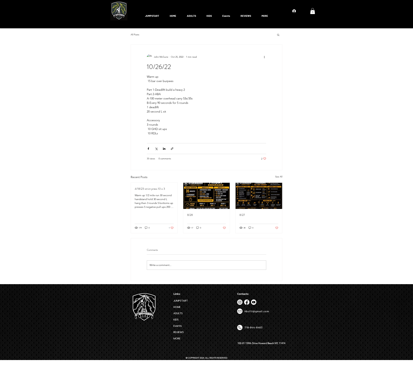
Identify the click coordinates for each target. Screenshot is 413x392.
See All (278, 176)
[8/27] (259, 196)
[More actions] (264, 57)
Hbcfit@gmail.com (256, 311)
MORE (176, 338)
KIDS (176, 319)
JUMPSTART (180, 301)
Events (177, 326)
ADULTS (178, 313)
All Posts (135, 34)
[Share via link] (172, 148)
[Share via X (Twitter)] (156, 148)
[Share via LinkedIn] (164, 148)
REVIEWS (178, 332)
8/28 (190, 215)
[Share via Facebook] (148, 148)
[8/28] (206, 196)
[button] (191, 14)
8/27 (242, 215)
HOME (177, 307)
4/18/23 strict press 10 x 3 (150, 189)
